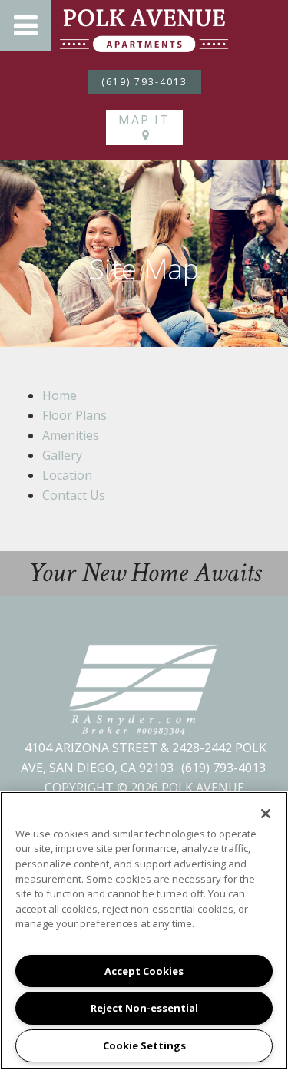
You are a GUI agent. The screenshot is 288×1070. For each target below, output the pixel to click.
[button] (25, 25)
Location (67, 475)
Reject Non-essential (144, 1008)
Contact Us (73, 495)
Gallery (62, 455)
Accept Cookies (144, 971)
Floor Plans (74, 415)
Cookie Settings (144, 1045)
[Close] (266, 814)
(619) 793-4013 (144, 81)
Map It (144, 119)
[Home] (144, 29)
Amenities (70, 435)
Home (59, 395)
